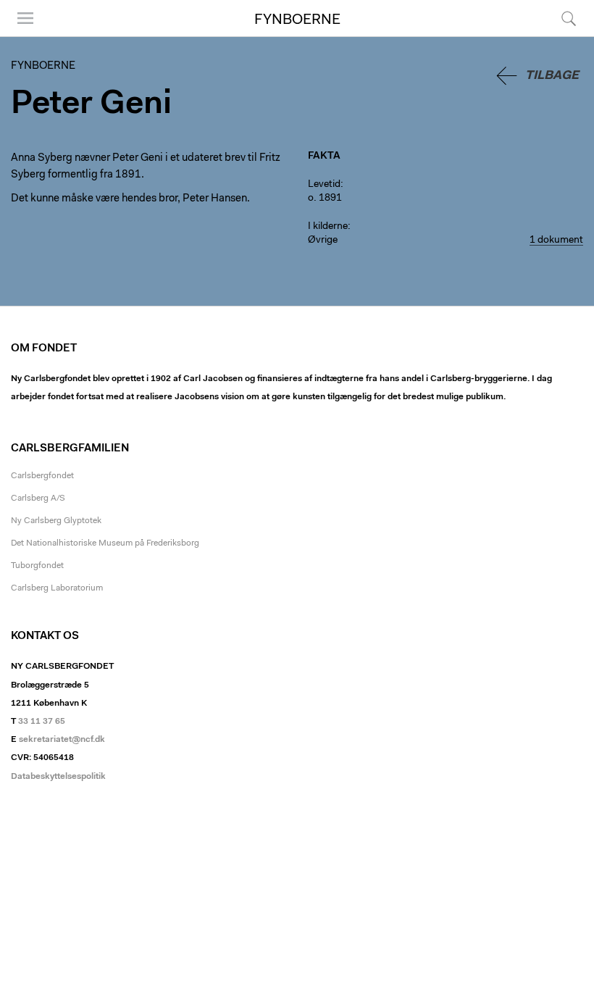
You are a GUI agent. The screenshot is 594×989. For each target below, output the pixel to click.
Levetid (324, 185)
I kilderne (328, 227)
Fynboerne (297, 20)
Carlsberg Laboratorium (57, 588)
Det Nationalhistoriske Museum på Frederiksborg (105, 543)
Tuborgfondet (37, 566)
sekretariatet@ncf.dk (62, 739)
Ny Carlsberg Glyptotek (56, 521)
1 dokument (556, 240)
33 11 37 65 (41, 721)
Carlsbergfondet (42, 476)
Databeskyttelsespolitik (58, 776)
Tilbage (552, 76)
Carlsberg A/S (38, 498)
